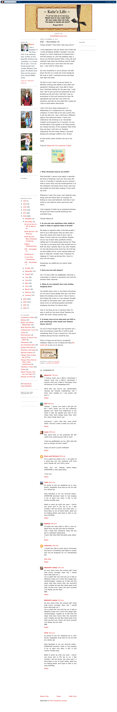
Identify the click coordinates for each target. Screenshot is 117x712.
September (29, 271)
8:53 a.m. (52, 482)
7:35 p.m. (55, 375)
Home (59, 696)
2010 (25, 216)
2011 (25, 213)
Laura (46, 432)
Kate (32, 44)
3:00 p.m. (55, 546)
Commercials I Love (28, 330)
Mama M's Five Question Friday (59, 146)
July (27, 277)
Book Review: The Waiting (31, 233)
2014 (25, 204)
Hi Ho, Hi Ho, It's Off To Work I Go (30, 226)
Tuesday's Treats (27, 367)
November (29, 222)
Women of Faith (27, 377)
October (28, 268)
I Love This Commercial (29, 258)
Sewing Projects (27, 353)
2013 (25, 207)
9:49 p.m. (52, 432)
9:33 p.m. (54, 524)
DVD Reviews (26, 335)
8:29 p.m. (51, 404)
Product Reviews (27, 347)
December (28, 219)
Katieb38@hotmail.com (58, 36)
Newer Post (44, 696)
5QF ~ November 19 (49, 42)
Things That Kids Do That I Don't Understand (28, 362)
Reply (46, 398)
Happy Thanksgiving (30, 245)
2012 (25, 210)
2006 (25, 308)
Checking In (29, 254)
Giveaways (25, 342)
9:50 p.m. (62, 456)
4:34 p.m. (61, 568)
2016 (25, 201)
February (28, 292)
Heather (47, 524)
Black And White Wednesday (27, 324)
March (27, 289)
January (28, 295)
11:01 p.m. (61, 600)
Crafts (23, 333)
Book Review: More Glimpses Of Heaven (30, 239)
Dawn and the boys (51, 456)
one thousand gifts (28, 345)
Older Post (72, 696)
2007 (25, 305)
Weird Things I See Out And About (28, 373)
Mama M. (47, 375)
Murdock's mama (50, 568)
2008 (25, 302)
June (27, 280)
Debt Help (47, 559)
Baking (23, 320)
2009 (25, 299)
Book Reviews (26, 327)
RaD (45, 404)
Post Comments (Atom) (58, 701)
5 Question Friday (27, 317)
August (28, 274)
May (27, 283)
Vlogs (23, 369)
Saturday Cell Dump (28, 350)
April (27, 286)
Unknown (48, 546)
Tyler (46, 482)
